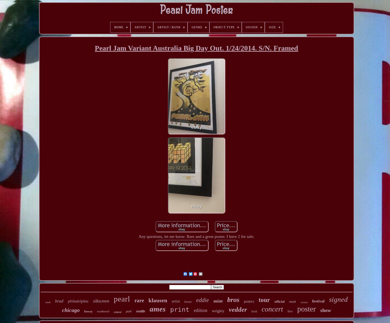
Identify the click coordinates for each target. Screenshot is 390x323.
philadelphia (78, 301)
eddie (202, 300)
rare (139, 300)
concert (272, 309)
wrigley (218, 311)
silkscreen (101, 301)
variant (304, 302)
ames (158, 309)
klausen (158, 300)
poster (306, 309)
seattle (140, 311)
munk (292, 301)
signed (338, 299)
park (129, 311)
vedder (238, 309)
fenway (88, 311)
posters (249, 301)
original (117, 312)
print (179, 309)
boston (188, 301)
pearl (122, 299)
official (279, 301)
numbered (103, 311)
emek (48, 302)
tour (264, 300)
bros (233, 299)
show (325, 310)
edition (200, 310)
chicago (71, 310)
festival (318, 301)
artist (176, 301)
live (290, 311)
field (254, 311)
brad (59, 301)
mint (218, 300)
